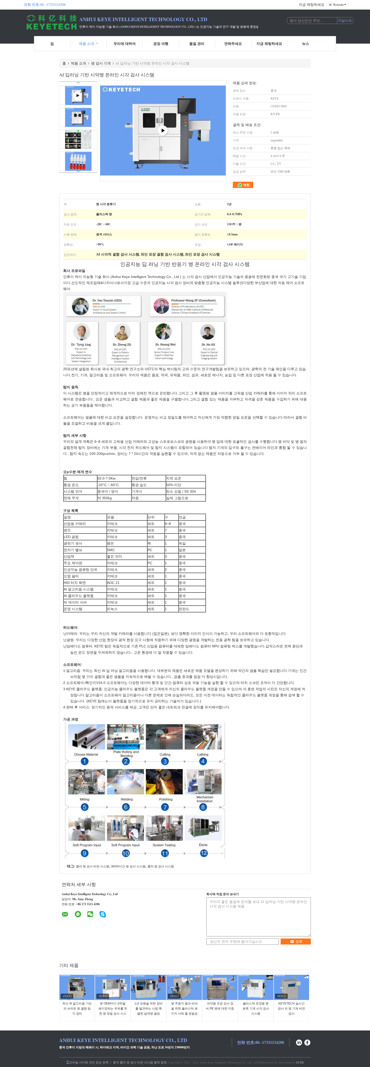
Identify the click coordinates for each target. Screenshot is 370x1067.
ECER (300, 1062)
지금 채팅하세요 (311, 5)
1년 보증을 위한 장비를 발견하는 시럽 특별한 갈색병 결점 (148, 1008)
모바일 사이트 (78, 1062)
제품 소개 (86, 43)
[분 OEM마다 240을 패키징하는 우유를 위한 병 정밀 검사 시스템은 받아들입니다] (112, 987)
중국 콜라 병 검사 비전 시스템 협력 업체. (140, 1062)
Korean (338, 5)
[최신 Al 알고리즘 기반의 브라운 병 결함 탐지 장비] (77, 987)
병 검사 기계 (101, 63)
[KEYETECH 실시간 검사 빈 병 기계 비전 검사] (291, 987)
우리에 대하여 (125, 43)
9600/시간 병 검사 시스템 (128, 866)
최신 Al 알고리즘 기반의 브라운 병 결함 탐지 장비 (77, 1008)
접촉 (299, 942)
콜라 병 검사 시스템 (160, 866)
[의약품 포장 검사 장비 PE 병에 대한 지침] (220, 987)
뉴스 (305, 43)
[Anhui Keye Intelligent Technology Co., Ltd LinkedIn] (299, 1042)
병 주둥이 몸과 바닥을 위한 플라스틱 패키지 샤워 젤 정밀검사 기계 (184, 1011)
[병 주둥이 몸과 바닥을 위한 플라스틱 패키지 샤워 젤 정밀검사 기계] (184, 987)
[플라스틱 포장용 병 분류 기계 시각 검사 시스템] (255, 987)
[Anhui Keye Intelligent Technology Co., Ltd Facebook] (307, 1042)
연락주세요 (233, 43)
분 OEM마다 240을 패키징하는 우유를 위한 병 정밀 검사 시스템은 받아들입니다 (112, 1011)
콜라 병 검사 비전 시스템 (92, 866)
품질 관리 (196, 43)
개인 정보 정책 (98, 1062)
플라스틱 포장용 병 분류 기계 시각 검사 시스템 (256, 1008)
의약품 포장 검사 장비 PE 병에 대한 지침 (220, 1006)
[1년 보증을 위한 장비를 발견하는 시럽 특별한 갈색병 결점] (148, 987)
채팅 (246, 185)
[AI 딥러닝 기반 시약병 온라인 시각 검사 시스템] (78, 117)
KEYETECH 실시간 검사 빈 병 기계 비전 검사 (291, 1008)
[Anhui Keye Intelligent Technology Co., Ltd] (51, 22)
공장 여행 (160, 43)
